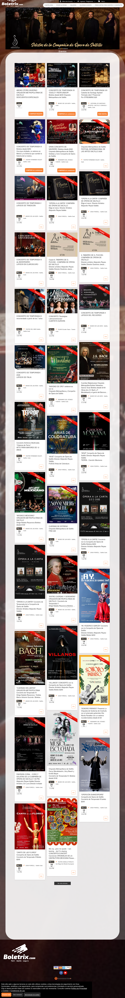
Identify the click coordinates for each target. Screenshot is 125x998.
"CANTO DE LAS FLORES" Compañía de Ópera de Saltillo (28, 855)
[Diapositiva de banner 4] (63, 48)
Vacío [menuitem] (102, 1)
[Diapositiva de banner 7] (67, 48)
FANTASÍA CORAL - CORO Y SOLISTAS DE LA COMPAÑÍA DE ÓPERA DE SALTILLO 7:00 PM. (29, 779)
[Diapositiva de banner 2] (60, 48)
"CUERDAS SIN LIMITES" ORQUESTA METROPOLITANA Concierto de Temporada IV (28, 693)
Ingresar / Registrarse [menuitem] (86, 1)
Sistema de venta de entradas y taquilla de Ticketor (63, 979)
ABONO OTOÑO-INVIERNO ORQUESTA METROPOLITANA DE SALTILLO (29, 93)
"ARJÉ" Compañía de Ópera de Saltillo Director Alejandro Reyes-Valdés (61, 460)
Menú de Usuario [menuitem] (67, 1)
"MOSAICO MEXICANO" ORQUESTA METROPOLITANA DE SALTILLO (29, 520)
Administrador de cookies (32, 995)
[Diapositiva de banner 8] (62, 28)
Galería (73, 5)
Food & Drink (61, 5)
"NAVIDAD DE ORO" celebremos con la (62, 389)
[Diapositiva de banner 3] (61, 48)
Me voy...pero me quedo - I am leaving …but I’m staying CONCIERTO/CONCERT (62, 854)
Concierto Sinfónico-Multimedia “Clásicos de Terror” (27, 446)
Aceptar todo (6, 995)
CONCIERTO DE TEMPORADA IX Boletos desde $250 (29, 151)
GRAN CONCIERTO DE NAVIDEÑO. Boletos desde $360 (62, 151)
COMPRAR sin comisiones (66, 114)
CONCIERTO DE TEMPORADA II (93, 314)
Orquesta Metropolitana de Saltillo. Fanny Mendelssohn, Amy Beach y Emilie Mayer (62, 773)
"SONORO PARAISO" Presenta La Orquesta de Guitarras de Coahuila (94, 713)
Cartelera (49, 5)
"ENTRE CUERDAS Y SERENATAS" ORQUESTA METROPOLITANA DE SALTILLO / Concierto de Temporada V (62, 601)
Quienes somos (86, 5)
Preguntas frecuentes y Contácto (108, 5)
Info (106, 166)
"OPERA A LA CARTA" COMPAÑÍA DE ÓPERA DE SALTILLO (62, 206)
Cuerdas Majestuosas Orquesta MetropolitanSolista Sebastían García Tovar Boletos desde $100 (94, 388)
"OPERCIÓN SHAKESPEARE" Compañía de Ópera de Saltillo (93, 798)
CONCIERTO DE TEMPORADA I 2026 (28, 374)
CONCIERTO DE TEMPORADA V (28, 204)
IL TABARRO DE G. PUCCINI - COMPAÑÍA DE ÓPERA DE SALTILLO (93, 260)
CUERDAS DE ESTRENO (61, 528)
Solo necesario (17, 995)
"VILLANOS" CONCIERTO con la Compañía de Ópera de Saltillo (61, 686)
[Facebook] (61, 973)
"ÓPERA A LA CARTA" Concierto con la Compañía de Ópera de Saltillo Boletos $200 (93, 544)
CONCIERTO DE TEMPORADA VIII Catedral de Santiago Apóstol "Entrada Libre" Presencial (94, 93)
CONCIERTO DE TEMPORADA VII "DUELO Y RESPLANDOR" (62, 93)
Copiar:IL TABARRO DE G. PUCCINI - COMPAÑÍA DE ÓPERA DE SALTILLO (62, 265)
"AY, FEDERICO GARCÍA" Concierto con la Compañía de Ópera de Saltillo (94, 630)
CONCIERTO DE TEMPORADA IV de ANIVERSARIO (29, 261)
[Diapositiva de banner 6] (65, 48)
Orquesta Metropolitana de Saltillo (93, 149)
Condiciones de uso (17, 990)
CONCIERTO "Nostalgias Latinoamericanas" (58, 318)
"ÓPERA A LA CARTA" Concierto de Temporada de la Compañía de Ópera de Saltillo (29, 606)
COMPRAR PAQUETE (35, 114)
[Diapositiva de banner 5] (64, 48)
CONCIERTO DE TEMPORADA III (29, 317)
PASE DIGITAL (102, 114)
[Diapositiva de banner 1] (58, 48)
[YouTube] (65, 973)
